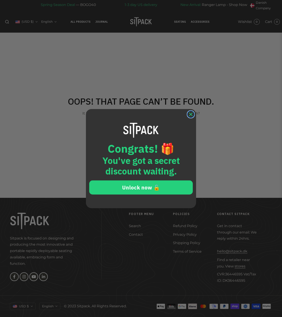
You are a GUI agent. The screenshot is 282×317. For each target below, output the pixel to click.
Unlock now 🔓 (141, 187)
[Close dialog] (190, 114)
